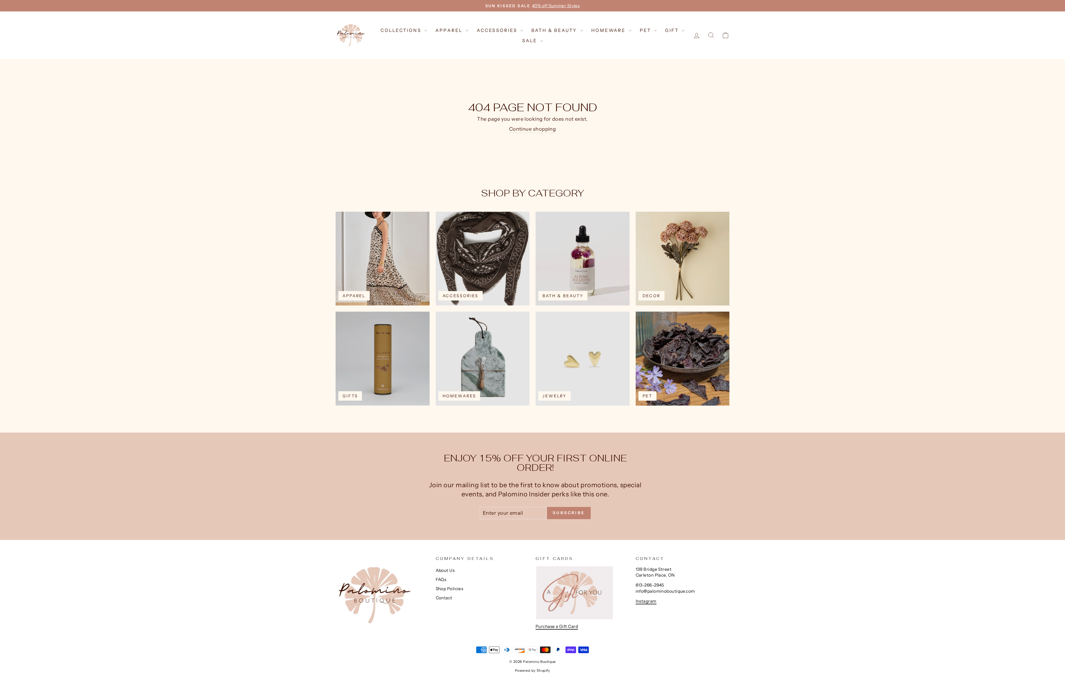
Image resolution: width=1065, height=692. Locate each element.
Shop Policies (449, 588)
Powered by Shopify (532, 670)
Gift (672, 30)
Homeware (609, 30)
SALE (530, 40)
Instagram (646, 601)
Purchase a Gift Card (557, 626)
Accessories (498, 30)
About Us (445, 570)
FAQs (441, 579)
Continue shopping (532, 129)
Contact (444, 597)
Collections (402, 30)
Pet (646, 30)
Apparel (449, 30)
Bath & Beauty (555, 30)
